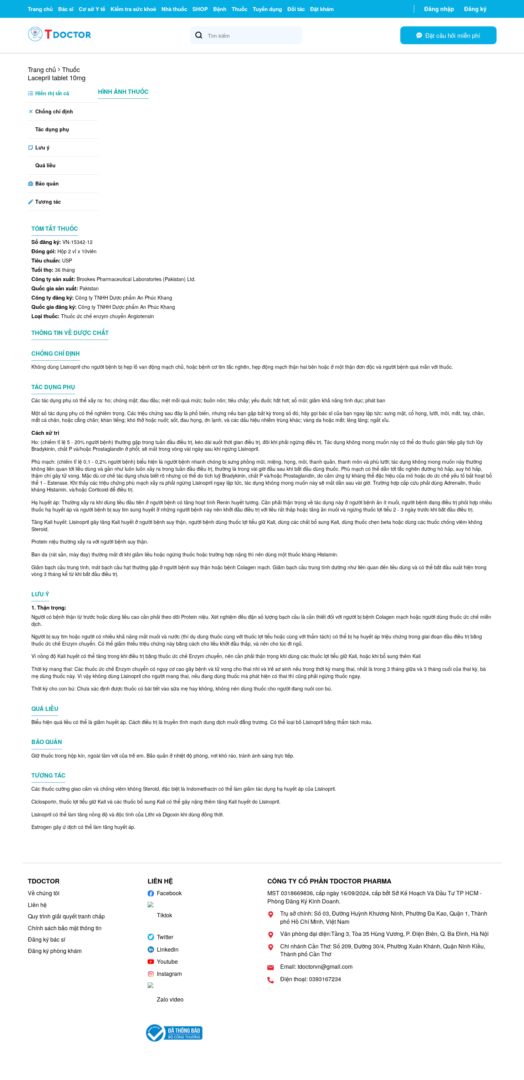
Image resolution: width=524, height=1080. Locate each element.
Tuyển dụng (267, 9)
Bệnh (219, 9)
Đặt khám (322, 9)
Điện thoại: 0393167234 (310, 979)
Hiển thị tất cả (51, 93)
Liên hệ (37, 905)
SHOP (200, 9)
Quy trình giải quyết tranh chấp (66, 916)
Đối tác (296, 9)
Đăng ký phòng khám (55, 951)
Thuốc (239, 9)
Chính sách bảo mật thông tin (65, 928)
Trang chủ (40, 9)
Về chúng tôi (44, 893)
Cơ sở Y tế (92, 9)
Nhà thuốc (174, 9)
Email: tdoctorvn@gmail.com (316, 967)
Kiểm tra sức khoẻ (133, 9)
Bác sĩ (65, 9)
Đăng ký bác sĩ (46, 939)
